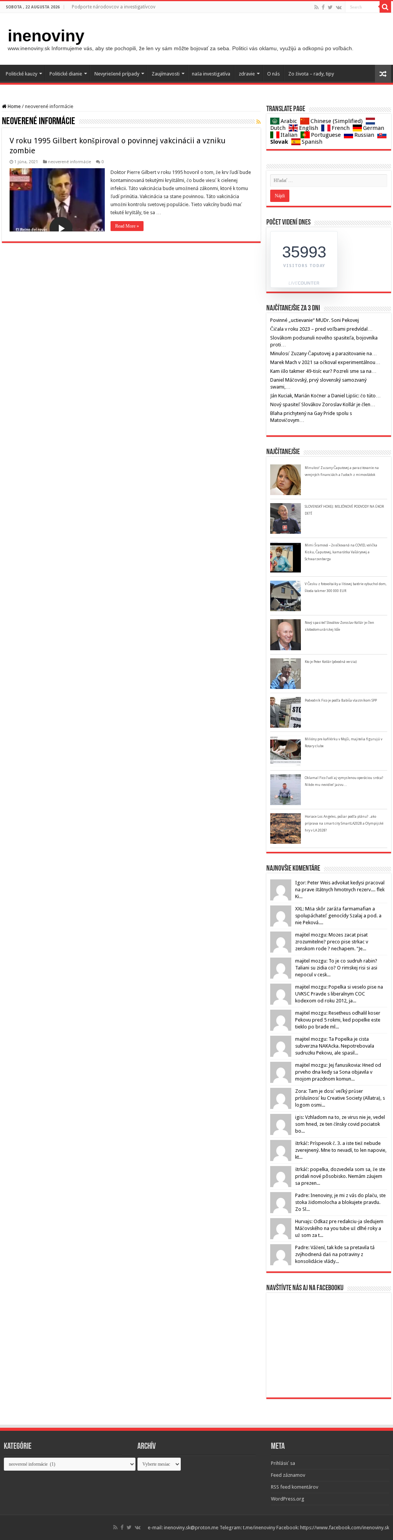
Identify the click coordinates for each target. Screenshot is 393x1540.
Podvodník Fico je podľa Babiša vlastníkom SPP (341, 700)
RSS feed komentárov (294, 1487)
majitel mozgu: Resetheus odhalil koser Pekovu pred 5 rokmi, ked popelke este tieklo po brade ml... (337, 1020)
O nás (273, 74)
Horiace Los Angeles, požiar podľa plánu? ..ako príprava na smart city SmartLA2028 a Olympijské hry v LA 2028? (344, 823)
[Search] (385, 7)
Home (14, 106)
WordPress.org (287, 1499)
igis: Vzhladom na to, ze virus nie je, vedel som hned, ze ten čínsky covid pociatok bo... (340, 1124)
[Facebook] (323, 7)
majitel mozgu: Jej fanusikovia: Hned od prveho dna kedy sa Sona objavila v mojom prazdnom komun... (338, 1072)
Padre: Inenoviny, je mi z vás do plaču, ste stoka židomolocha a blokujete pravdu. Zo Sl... (340, 1202)
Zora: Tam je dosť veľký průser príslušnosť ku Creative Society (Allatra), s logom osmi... (340, 1098)
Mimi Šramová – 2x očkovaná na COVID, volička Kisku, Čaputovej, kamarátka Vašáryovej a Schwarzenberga (341, 552)
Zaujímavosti (166, 74)
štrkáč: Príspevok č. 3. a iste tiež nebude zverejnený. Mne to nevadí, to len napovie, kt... (340, 1150)
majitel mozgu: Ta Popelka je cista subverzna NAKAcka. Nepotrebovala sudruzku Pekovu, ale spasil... (334, 1046)
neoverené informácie (69, 161)
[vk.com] (338, 7)
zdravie (247, 74)
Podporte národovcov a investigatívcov (113, 7)
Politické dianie (66, 74)
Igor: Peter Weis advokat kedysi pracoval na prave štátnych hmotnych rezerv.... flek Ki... (340, 889)
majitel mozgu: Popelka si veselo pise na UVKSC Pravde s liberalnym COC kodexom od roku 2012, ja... (339, 994)
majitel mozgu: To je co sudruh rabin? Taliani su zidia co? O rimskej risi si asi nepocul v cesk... (336, 967)
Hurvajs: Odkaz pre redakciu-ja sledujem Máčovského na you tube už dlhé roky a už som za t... (339, 1228)
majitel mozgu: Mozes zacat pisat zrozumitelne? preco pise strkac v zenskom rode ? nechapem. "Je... (331, 941)
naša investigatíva (211, 74)
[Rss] (316, 7)
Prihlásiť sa (283, 1463)
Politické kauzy (21, 74)
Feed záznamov (288, 1475)
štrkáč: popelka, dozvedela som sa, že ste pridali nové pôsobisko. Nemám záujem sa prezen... (340, 1176)
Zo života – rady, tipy (311, 74)
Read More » (127, 226)
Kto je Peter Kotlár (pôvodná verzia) (331, 662)
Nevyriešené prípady (116, 74)
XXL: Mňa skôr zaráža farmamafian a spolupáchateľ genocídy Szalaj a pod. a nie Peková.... (338, 915)
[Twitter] (330, 7)
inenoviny (46, 35)
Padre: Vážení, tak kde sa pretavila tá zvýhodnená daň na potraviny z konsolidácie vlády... (335, 1254)
